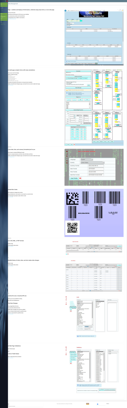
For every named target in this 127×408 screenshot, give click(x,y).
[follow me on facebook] (98, 404)
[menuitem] (4, 3)
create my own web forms (10, 246)
